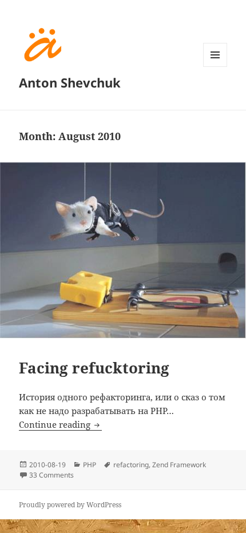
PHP (89, 465)
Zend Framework (179, 465)
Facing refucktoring (94, 367)
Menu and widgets (215, 66)
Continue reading (60, 424)
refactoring (131, 465)
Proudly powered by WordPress (70, 505)
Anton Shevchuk (70, 82)
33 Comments (51, 475)
